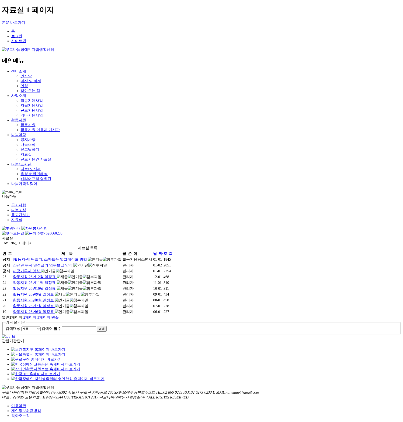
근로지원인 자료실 (36, 159)
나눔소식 (28, 144)
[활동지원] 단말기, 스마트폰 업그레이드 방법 (50, 259)
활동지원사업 (32, 100)
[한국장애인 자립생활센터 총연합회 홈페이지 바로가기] (57, 379)
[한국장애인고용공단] (45, 364)
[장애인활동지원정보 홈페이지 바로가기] (45, 369)
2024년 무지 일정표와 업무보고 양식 (43, 265)
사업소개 (18, 96)
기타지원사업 (32, 115)
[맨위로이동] (8, 336)
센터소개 (18, 71)
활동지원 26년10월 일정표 (35, 288)
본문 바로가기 (13, 22)
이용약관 (18, 406)
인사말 (26, 76)
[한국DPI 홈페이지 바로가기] (35, 374)
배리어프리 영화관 (36, 179)
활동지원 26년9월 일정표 (34, 294)
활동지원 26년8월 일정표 (34, 300)
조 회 (168, 253)
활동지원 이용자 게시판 (40, 130)
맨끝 (55, 317)
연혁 (24, 86)
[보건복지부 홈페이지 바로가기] (38, 349)
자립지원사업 (32, 105)
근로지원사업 (32, 110)
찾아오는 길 (30, 91)
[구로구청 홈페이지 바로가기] (36, 359)
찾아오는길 (20, 416)
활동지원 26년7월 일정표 (34, 306)
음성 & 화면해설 (34, 174)
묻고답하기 (30, 149)
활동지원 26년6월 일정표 (34, 312)
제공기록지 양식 (27, 271)
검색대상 (13, 328)
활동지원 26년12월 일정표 (35, 277)
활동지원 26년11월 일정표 (35, 283)
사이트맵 (18, 41)
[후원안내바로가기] (11, 228)
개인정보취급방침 (26, 411)
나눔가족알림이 (24, 184)
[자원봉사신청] (34, 228)
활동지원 (18, 120)
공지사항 (28, 140)
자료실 (26, 154)
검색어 (51, 328)
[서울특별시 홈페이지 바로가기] (38, 354)
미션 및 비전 (31, 81)
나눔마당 (18, 135)
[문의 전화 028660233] (44, 233)
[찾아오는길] (13, 233)
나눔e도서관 (21, 164)
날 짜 (158, 253)
